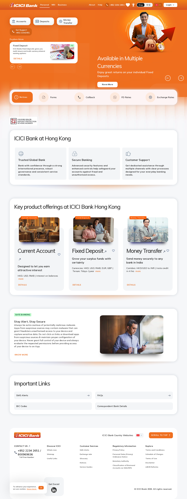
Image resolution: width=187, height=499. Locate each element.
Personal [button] (44, 5)
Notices (83, 463)
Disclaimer (150, 463)
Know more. (32, 489)
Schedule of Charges (154, 454)
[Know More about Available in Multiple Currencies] (131, 53)
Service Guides (86, 467)
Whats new (52, 450)
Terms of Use (151, 458)
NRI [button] (53, 5)
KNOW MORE (21, 354)
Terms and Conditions (155, 450)
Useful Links (52, 458)
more (21, 278)
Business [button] (62, 5)
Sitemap (50, 454)
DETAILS (18, 58)
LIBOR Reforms (152, 467)
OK (41, 488)
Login (169, 5)
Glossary (83, 458)
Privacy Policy (118, 450)
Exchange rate (86, 454)
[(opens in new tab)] (23, 124)
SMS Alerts (84, 450)
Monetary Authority (121, 461)
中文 (148, 5)
